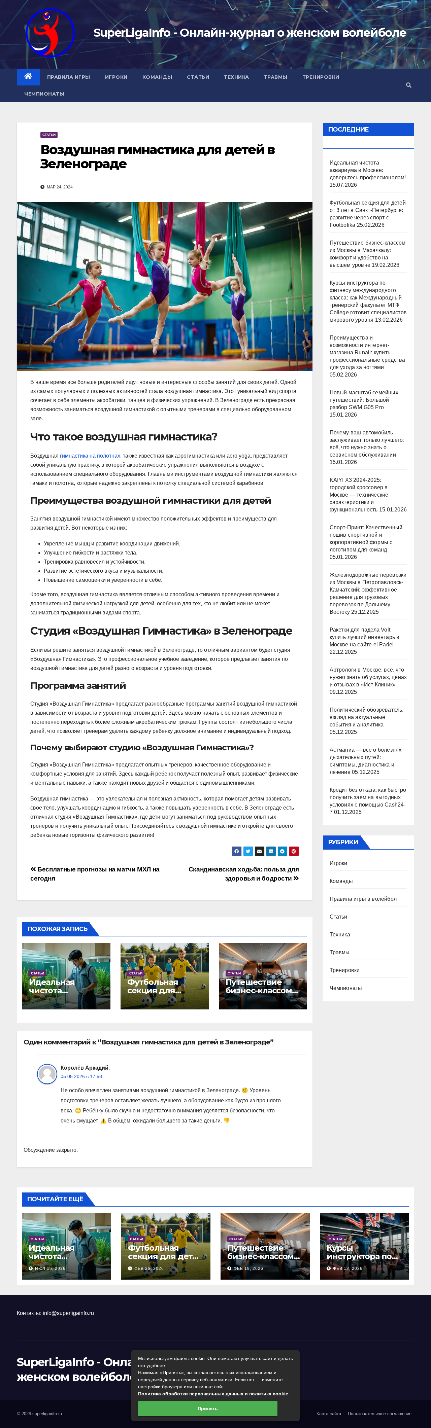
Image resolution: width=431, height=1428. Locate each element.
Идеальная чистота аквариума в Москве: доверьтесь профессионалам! (368, 170)
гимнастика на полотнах (90, 456)
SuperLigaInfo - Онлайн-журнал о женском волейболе (250, 33)
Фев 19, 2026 (248, 1268)
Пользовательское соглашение (379, 1413)
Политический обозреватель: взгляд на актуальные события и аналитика (367, 717)
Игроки (116, 77)
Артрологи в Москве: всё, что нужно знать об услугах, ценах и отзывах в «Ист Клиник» (368, 677)
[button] (408, 85)
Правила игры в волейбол (363, 899)
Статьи (198, 77)
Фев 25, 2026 (149, 1268)
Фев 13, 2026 (348, 1268)
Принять (208, 1408)
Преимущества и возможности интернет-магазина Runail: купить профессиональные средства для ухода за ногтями (367, 352)
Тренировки (320, 77)
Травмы (276, 77)
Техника (236, 77)
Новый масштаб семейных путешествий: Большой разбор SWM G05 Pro (364, 400)
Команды (157, 77)
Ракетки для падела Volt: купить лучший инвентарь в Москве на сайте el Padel (365, 637)
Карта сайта (329, 1413)
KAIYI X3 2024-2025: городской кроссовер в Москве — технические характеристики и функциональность (359, 494)
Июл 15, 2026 (50, 1268)
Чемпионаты (44, 94)
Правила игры (68, 77)
